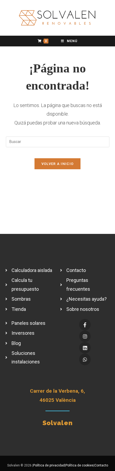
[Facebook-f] (85, 324)
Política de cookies (80, 465)
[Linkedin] (85, 348)
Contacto (101, 465)
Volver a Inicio (57, 164)
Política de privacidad (49, 465)
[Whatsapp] (85, 359)
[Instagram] (85, 336)
